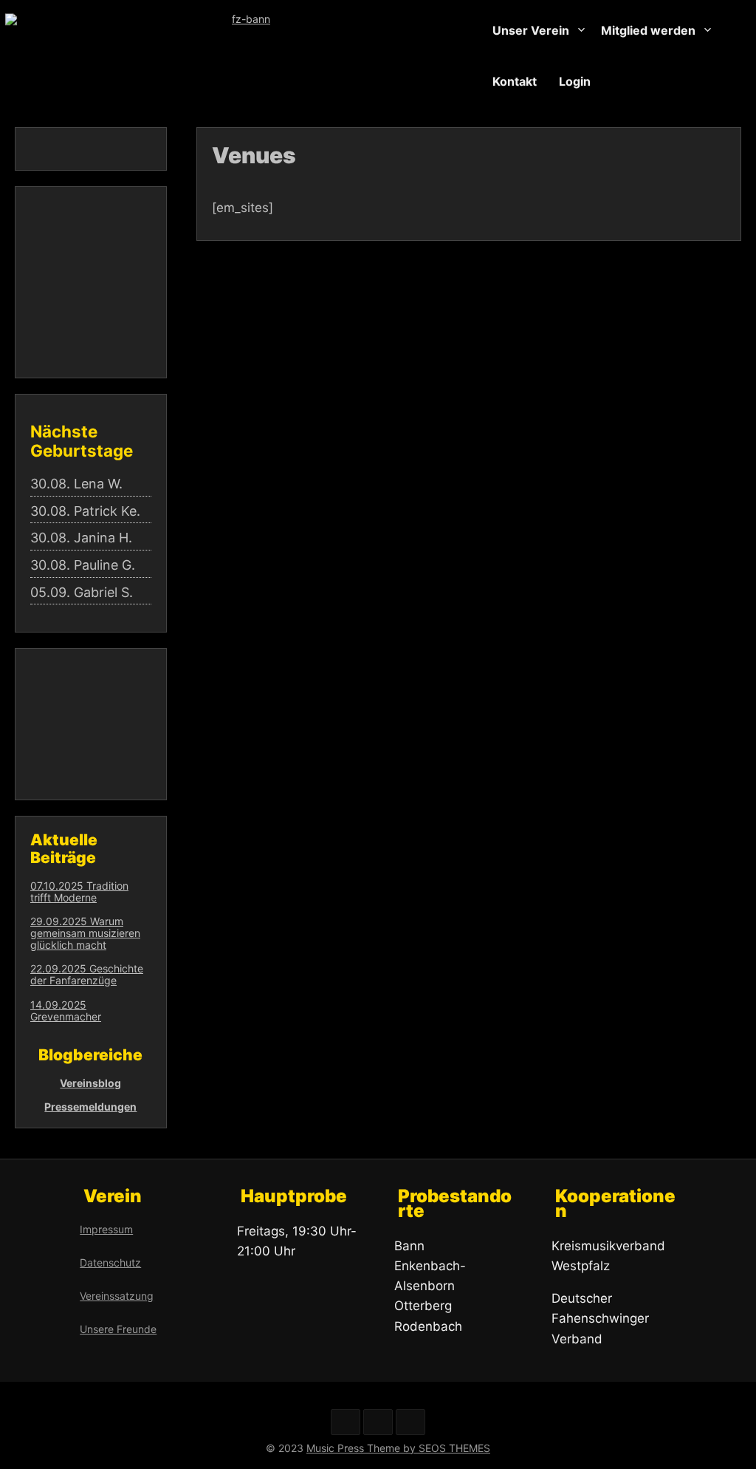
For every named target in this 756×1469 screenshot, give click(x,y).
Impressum (106, 1229)
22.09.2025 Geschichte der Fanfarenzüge (86, 974)
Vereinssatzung (117, 1295)
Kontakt (514, 80)
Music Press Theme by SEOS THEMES (398, 1448)
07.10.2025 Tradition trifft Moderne (79, 891)
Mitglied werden (648, 30)
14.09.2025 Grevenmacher (65, 1010)
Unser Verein (530, 30)
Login (575, 80)
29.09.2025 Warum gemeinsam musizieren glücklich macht (85, 933)
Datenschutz (110, 1262)
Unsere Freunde (118, 1329)
